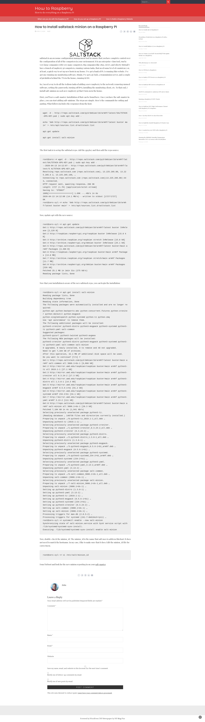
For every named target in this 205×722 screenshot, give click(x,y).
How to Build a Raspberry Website (119, 19)
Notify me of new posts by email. (60, 681)
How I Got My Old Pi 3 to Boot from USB (151, 115)
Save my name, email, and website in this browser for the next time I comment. (77, 668)
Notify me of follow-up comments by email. (64, 675)
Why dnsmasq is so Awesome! (148, 63)
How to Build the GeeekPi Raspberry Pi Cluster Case (154, 123)
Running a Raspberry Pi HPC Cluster (149, 99)
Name (50, 635)
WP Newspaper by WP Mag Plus (112, 719)
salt (48, 31)
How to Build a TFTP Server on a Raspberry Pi (152, 77)
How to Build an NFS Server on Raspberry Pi (152, 84)
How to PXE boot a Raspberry (147, 70)
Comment (51, 606)
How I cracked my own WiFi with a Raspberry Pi (153, 130)
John (64, 585)
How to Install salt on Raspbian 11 (148, 30)
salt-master (100, 564)
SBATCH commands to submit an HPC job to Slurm (154, 92)
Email (50, 646)
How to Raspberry (54, 8)
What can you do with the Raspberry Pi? (53, 19)
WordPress (94, 719)
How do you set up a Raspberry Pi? (87, 19)
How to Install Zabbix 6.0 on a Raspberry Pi (151, 46)
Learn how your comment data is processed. (95, 693)
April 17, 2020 (40, 31)
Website (50, 656)
